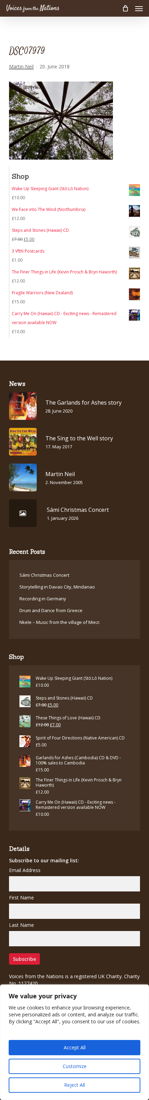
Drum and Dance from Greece (50, 610)
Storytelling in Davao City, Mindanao (57, 587)
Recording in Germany (42, 598)
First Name (21, 897)
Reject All (74, 1085)
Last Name (21, 925)
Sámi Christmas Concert (44, 575)
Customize (75, 1066)
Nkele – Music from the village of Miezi (59, 622)
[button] (139, 8)
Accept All (75, 1047)
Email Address (25, 870)
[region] (74, 1042)
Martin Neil (21, 66)
